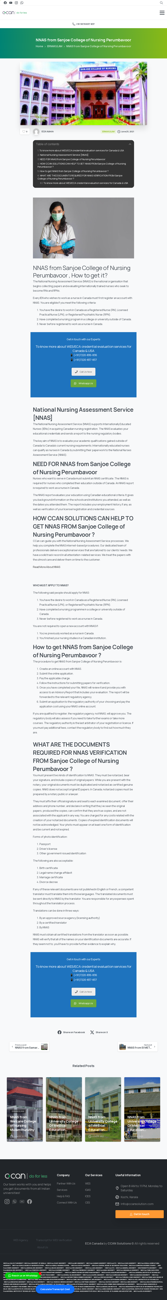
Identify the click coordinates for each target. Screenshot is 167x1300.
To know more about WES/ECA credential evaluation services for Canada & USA (81, 150)
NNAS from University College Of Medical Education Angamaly (142, 1123)
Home (39, 46)
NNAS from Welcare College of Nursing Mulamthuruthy (23, 1123)
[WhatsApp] (22, 2)
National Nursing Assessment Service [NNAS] (64, 154)
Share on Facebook (74, 1032)
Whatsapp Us (86, 383)
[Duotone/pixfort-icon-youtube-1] (22, 1201)
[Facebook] (5, 2)
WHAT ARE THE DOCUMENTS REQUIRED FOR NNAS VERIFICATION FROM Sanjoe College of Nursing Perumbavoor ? (80, 177)
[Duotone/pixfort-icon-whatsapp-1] (14, 1201)
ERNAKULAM (54, 46)
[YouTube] (11, 2)
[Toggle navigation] (162, 12)
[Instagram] (16, 2)
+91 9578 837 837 (85, 24)
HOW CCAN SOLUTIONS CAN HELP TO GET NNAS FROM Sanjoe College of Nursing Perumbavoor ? (82, 165)
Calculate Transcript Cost (55, 1289)
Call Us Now (86, 371)
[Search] (161, 2)
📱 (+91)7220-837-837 (83, 360)
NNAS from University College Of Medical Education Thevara (63, 1123)
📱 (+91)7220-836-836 (83, 355)
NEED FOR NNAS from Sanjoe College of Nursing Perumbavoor (72, 159)
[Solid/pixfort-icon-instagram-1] (7, 1201)
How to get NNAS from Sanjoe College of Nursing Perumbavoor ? (74, 171)
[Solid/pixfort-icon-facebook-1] (29, 1201)
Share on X (102, 1032)
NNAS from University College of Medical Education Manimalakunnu (102, 1123)
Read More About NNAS (46, 567)
